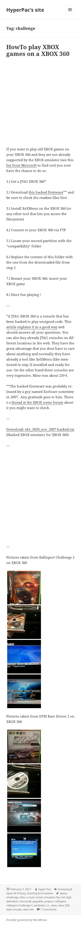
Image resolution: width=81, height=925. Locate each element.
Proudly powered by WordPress (26, 920)
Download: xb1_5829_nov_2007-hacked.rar (40, 429)
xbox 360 (64, 905)
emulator (49, 897)
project (49, 901)
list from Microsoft (21, 165)
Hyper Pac (44, 889)
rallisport (60, 901)
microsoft (25, 901)
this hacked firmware (46, 192)
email (39, 897)
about (63, 893)
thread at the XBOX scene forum (37, 402)
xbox (54, 905)
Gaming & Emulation (40, 893)
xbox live (28, 909)
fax (58, 897)
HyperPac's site (25, 9)
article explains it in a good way (31, 327)
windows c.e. (42, 905)
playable (38, 901)
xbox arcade (14, 909)
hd (63, 897)
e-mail (30, 897)
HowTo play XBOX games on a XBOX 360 (38, 50)
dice (22, 897)
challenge (12, 897)
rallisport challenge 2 (19, 905)
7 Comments (48, 909)
